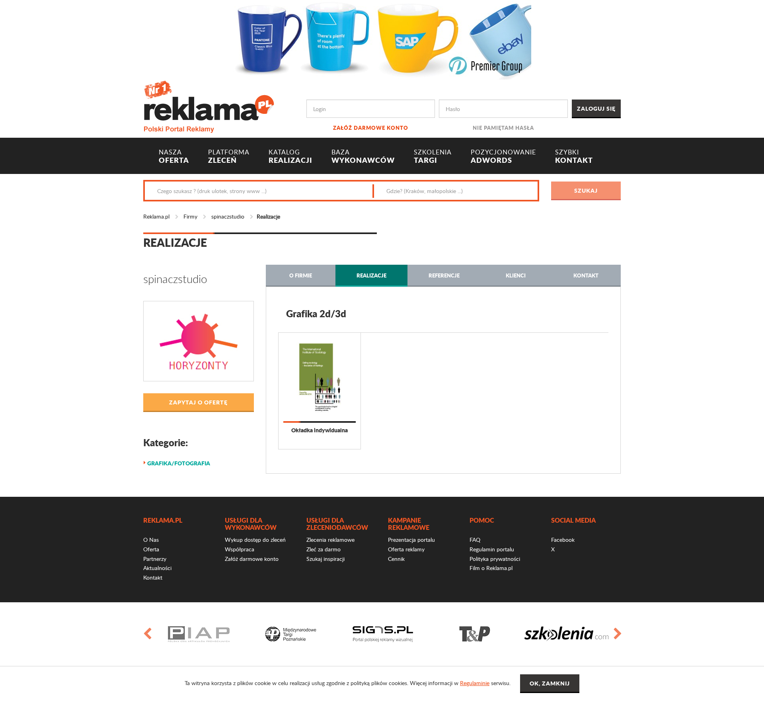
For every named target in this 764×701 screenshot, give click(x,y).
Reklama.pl (156, 216)
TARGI (433, 156)
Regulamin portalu (492, 549)
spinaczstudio (227, 216)
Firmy (190, 216)
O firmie (300, 275)
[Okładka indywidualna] (319, 377)
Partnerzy (154, 558)
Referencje (444, 275)
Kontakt (585, 275)
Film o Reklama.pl (491, 568)
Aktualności (157, 568)
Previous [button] (147, 634)
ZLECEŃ (228, 156)
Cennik (396, 558)
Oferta (151, 549)
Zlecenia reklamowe (330, 539)
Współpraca (239, 549)
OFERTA (174, 156)
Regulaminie (474, 683)
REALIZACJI (290, 156)
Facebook (563, 539)
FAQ (475, 539)
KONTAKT (574, 156)
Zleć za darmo (323, 549)
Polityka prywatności (495, 558)
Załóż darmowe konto (370, 127)
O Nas (151, 539)
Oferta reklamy (406, 549)
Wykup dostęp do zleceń (255, 539)
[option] (199, 634)
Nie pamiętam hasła (503, 127)
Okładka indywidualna (319, 430)
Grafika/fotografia (178, 463)
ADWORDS (503, 156)
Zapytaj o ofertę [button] (198, 402)
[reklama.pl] (208, 105)
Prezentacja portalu (411, 539)
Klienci (516, 275)
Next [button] (617, 634)
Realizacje (371, 275)
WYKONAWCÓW (363, 156)
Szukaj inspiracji (325, 558)
